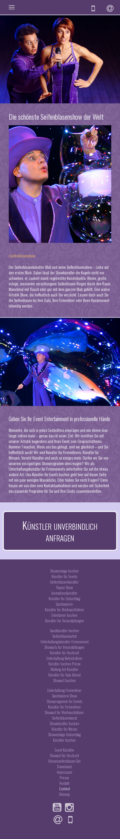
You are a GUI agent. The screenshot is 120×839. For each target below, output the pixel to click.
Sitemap (64, 794)
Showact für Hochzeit (64, 755)
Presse (64, 777)
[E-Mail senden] (111, 8)
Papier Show (64, 587)
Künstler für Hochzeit (64, 653)
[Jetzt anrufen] (71, 820)
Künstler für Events (64, 576)
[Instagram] (70, 807)
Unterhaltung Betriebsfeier (64, 658)
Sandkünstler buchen (64, 630)
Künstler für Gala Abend (64, 675)
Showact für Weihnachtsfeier (64, 712)
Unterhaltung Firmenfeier (64, 690)
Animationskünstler (64, 593)
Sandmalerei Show (64, 696)
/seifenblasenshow (22, 255)
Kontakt (64, 783)
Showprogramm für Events (64, 701)
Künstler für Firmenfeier (64, 707)
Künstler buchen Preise (64, 664)
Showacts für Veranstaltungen (64, 647)
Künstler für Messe (64, 729)
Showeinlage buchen (64, 571)
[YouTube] (58, 807)
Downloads (64, 766)
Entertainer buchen (64, 615)
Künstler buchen (64, 740)
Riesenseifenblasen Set (64, 761)
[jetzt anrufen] (94, 8)
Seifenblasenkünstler (64, 582)
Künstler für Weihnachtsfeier (64, 609)
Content (64, 789)
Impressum (64, 772)
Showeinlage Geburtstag (64, 734)
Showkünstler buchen (64, 723)
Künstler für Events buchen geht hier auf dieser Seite (69, 474)
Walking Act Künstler (64, 669)
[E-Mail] (59, 820)
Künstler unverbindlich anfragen (60, 530)
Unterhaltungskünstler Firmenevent (64, 641)
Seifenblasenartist (64, 636)
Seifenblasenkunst (64, 718)
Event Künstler (64, 750)
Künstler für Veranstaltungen (64, 620)
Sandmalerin (64, 604)
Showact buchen (64, 680)
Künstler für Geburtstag (64, 598)
